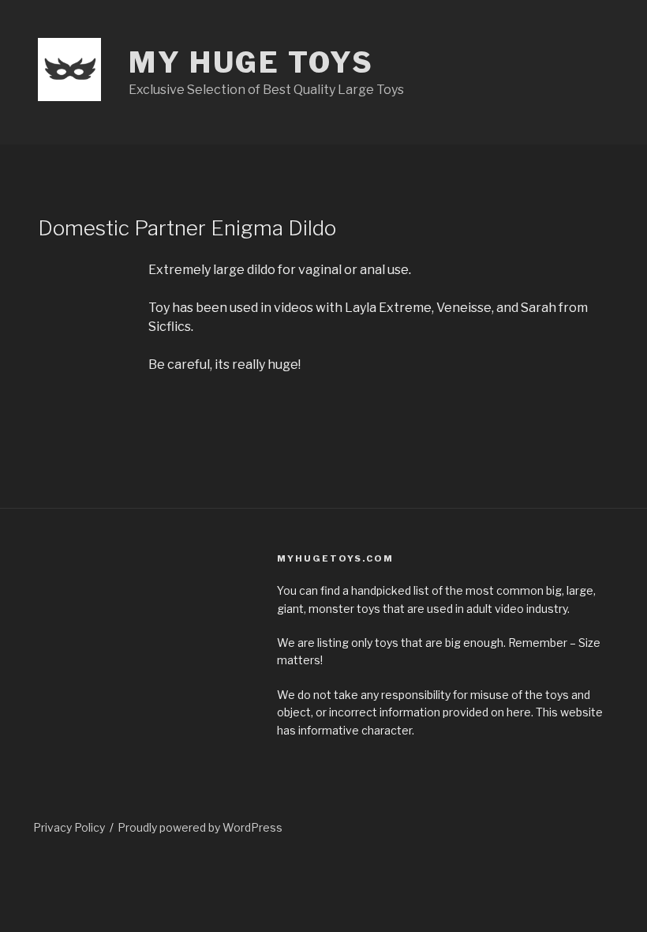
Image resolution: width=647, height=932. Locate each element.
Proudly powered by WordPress (200, 827)
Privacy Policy (69, 827)
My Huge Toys (251, 62)
